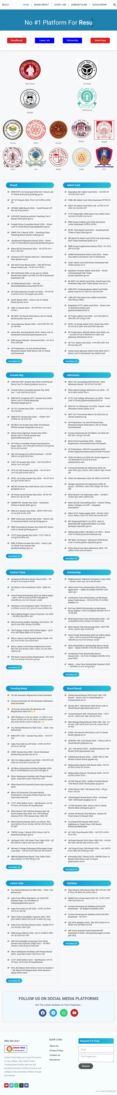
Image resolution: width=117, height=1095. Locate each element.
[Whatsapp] (64, 1013)
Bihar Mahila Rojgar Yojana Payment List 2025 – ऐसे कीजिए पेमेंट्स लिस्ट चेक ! (32, 615)
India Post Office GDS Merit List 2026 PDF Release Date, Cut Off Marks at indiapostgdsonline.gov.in (30, 900)
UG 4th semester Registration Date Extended (31, 695)
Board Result (41, 4)
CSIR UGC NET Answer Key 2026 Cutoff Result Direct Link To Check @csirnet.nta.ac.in (31, 383)
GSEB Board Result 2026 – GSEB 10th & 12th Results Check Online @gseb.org (88, 758)
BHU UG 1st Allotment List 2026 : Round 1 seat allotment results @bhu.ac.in (89, 407)
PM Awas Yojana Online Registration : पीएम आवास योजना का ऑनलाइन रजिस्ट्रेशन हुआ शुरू (32, 658)
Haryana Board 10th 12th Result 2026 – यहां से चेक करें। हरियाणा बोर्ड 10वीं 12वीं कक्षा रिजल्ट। (88, 715)
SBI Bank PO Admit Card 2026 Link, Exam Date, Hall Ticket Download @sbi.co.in (89, 239)
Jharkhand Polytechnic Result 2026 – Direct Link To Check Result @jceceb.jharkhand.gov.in (32, 242)
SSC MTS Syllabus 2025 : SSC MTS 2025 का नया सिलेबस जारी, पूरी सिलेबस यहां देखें (88, 923)
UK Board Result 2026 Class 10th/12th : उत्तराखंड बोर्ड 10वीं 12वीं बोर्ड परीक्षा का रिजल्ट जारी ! (89, 841)
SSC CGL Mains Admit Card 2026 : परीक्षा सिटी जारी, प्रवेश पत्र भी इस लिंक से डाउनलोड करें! (32, 761)
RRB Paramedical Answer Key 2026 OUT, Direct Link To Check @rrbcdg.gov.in (32, 528)
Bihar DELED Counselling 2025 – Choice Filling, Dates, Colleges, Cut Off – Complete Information (89, 505)
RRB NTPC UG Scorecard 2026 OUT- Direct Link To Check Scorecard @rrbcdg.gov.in (32, 193)
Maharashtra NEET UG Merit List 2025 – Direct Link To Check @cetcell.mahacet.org (89, 533)
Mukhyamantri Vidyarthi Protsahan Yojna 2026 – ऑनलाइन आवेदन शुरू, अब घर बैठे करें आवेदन (89, 580)
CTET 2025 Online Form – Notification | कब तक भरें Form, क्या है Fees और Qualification (31, 804)
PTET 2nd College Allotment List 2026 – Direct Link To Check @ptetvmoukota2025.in (89, 399)
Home (26, 4)
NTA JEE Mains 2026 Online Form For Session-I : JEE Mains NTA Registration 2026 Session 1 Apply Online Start (32, 970)
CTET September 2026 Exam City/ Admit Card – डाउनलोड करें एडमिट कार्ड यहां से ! (89, 215)
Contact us (55, 1055)
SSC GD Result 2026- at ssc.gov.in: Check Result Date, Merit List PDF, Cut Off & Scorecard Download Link (32, 275)
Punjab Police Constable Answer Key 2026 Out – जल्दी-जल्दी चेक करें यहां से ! (30, 391)
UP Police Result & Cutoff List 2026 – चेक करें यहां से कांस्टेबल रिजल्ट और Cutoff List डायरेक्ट (32, 293)
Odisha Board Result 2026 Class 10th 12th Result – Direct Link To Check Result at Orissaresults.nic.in (87, 697)
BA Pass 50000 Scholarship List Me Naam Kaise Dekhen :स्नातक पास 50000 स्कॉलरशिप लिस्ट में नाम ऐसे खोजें (89, 610)
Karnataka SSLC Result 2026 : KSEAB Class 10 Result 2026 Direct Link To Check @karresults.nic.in (89, 859)
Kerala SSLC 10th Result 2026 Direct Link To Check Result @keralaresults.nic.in (88, 707)
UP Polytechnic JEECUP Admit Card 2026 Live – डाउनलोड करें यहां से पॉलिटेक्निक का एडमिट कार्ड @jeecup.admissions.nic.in (88, 334)
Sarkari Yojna (79, 4)
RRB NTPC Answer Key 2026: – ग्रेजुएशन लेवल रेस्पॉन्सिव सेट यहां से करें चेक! (30, 418)
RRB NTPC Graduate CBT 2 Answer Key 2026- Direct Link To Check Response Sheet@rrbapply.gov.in (31, 400)
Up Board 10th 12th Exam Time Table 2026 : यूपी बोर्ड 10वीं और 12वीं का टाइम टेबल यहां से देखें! (32, 841)
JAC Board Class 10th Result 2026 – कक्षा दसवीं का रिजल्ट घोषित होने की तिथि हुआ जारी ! (89, 849)
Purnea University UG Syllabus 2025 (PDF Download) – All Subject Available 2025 (86, 907)
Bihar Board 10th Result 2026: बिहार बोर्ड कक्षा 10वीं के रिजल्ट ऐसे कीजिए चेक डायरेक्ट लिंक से (89, 891)
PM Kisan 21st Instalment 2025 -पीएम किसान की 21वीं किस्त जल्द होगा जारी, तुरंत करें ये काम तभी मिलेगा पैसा (31, 607)
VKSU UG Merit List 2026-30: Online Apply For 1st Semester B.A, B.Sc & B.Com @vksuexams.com (88, 459)
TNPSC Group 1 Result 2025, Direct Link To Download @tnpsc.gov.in (30, 833)
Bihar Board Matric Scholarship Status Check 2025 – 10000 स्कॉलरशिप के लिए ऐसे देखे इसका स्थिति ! (88, 646)
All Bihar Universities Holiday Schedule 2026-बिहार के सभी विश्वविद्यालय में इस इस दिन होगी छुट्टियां (31, 769)
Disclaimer (55, 1059)
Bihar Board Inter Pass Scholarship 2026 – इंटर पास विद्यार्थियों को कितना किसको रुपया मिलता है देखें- (89, 620)
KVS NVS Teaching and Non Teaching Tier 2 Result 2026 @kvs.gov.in (30, 217)
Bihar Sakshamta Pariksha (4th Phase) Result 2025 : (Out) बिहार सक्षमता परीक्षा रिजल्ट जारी (31, 777)
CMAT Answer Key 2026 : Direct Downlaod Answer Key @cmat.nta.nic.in (30, 753)
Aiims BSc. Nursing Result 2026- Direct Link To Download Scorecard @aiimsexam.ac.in (32, 333)
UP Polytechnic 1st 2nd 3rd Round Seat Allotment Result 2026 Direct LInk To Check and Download (30, 350)
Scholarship (99, 4)
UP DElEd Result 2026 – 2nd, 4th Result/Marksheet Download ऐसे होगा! (27, 284)
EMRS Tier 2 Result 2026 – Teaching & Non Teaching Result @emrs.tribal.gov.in (30, 233)
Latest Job (60, 4)
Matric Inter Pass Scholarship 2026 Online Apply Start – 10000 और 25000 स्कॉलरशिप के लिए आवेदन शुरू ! (88, 589)
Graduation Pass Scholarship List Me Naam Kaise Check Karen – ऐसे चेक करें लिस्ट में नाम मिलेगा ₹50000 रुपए (88, 600)
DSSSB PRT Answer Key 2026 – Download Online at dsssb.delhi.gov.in (29, 504)
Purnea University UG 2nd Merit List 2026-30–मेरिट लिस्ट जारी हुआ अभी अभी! (89, 434)
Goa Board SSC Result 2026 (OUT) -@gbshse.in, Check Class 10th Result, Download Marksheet (85, 824)
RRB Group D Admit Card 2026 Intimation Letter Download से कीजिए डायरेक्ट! (86, 223)
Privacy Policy (56, 1050)
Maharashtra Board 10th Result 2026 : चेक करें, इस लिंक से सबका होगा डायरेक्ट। (88, 766)
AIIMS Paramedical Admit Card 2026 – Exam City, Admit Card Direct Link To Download (88, 255)
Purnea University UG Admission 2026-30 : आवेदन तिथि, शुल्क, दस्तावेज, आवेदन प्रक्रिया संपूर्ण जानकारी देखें (89, 470)
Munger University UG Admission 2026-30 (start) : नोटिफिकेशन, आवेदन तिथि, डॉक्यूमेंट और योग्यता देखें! (88, 486)
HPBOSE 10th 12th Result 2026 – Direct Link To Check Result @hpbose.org (89, 742)
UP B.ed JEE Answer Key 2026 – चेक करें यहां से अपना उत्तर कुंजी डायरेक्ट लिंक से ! (30, 471)
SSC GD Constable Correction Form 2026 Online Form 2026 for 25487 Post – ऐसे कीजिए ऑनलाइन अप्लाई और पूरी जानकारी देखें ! (30, 943)
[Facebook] (43, 1013)
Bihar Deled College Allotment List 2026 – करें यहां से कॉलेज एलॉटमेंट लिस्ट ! (88, 391)
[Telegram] (53, 1013)
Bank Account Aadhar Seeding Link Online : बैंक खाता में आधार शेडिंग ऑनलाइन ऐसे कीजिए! (32, 623)
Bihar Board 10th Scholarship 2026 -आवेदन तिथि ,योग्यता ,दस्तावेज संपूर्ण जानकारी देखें (88, 628)
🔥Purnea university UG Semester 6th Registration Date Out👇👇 (28, 710)
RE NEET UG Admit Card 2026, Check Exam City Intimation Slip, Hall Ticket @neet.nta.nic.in (89, 282)
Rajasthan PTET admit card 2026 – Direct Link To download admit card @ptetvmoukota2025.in (89, 307)
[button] (114, 4)
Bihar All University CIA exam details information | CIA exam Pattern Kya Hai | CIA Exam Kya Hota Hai (31, 795)
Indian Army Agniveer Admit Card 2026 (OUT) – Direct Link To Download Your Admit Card (89, 352)
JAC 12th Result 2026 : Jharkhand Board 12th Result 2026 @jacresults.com (88, 750)
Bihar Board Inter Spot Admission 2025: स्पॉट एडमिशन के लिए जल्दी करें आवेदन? (88, 549)
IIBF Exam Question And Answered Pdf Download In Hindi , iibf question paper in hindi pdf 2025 (89, 933)
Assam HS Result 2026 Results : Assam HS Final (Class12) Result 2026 (87, 814)
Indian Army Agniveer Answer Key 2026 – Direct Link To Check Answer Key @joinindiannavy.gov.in (29, 435)
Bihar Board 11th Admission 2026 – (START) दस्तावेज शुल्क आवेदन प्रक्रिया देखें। (88, 496)
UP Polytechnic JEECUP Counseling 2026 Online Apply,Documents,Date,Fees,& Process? (89, 450)
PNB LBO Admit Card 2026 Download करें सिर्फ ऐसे (89, 200)
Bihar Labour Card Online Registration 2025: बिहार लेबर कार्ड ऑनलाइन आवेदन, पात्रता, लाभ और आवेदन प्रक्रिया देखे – (31, 648)
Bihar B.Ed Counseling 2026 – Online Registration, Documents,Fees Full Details (87, 442)
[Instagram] (21, 1085)
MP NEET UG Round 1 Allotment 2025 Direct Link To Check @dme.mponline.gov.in (88, 541)
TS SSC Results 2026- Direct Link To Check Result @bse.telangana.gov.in (87, 806)
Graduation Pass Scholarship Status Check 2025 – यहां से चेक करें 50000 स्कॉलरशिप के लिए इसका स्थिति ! (89, 656)
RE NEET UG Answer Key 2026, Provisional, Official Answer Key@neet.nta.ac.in (30, 426)
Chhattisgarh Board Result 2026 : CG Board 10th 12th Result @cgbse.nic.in (87, 798)
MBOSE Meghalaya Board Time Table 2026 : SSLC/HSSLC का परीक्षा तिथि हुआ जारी (31, 857)
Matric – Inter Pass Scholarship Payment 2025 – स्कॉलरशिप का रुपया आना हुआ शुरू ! (89, 665)
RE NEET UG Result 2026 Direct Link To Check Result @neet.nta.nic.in (31, 317)
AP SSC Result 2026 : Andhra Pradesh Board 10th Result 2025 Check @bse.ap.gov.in (88, 782)
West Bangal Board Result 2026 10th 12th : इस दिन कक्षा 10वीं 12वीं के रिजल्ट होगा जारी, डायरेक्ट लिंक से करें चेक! (88, 724)
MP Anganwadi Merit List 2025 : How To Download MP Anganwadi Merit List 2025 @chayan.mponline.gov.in (86, 523)
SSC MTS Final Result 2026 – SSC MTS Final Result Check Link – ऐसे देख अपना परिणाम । (31, 266)
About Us (54, 1046)
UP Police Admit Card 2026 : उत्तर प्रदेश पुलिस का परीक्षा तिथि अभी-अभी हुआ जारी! (88, 317)
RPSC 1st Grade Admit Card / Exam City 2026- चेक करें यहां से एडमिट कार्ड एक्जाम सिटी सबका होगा (88, 325)
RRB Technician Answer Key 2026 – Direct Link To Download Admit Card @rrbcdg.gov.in (32, 520)
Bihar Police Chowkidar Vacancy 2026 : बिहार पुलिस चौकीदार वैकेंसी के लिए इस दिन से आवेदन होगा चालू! (31, 918)
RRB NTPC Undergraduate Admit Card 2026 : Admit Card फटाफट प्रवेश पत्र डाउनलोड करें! (88, 290)
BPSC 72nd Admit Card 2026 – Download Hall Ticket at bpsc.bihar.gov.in (88, 231)
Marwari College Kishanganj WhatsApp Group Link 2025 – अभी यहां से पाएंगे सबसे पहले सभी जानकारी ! (31, 849)
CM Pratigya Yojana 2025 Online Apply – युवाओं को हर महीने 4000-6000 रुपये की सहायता (31, 631)
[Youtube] (74, 1013)
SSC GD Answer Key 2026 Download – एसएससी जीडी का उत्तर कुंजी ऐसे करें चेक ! (31, 455)
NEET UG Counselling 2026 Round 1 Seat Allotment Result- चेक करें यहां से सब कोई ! (86, 383)
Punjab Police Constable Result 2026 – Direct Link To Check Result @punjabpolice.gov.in (31, 225)
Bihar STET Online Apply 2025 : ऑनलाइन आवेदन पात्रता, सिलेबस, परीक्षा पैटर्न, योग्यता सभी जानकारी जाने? (88, 514)
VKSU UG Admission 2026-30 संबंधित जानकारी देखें (88, 478)
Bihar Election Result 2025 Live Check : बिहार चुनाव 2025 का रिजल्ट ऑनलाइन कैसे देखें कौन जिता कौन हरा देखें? (31, 824)
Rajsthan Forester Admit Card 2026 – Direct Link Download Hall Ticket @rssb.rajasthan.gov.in (87, 273)
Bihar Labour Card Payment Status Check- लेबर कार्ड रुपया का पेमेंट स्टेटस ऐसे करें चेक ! (32, 639)
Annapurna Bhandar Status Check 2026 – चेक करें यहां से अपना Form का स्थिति (31, 580)
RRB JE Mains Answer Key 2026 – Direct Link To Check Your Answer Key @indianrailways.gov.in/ (31, 545)
